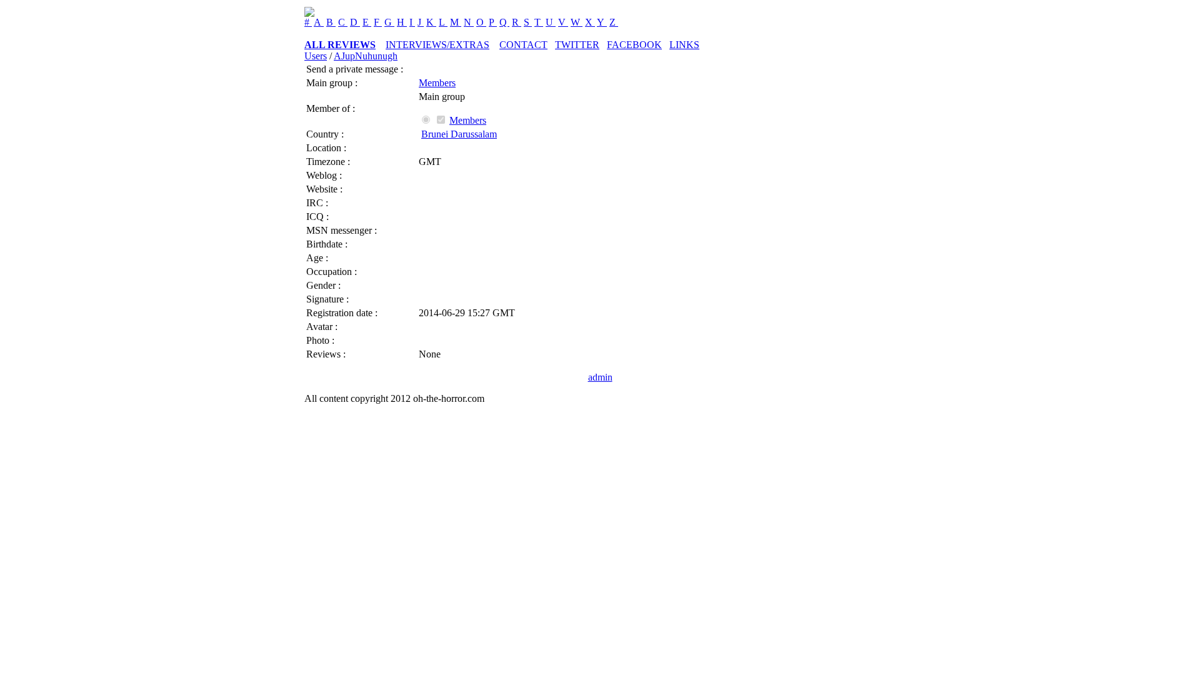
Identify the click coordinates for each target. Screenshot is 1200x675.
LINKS (684, 44)
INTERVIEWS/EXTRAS (437, 44)
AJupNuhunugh (366, 56)
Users (315, 56)
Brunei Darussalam (459, 134)
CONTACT (523, 44)
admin (600, 377)
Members (437, 83)
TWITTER (577, 44)
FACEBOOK (634, 44)
